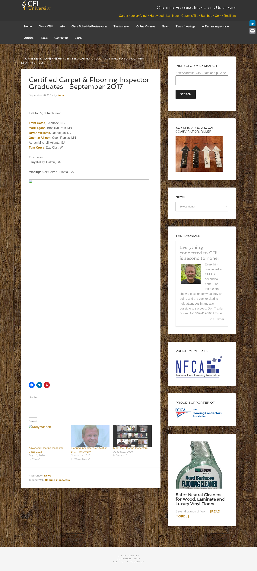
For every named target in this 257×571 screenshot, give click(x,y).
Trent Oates (37, 123)
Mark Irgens (37, 128)
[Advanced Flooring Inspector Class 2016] (48, 436)
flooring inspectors (57, 479)
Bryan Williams (39, 132)
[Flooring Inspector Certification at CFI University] (90, 436)
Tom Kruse (36, 147)
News (47, 475)
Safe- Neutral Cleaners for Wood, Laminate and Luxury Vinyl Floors (200, 499)
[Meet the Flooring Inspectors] (132, 436)
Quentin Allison (40, 137)
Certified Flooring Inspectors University (43, 10)
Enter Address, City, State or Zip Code (201, 73)
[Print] (252, 31)
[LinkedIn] (252, 23)
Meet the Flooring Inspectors (130, 447)
